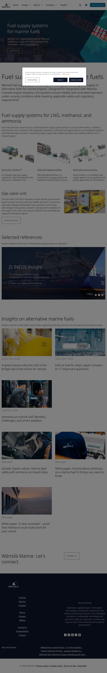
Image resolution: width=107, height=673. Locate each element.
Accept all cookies (76, 80)
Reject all (60, 80)
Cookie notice (65, 74)
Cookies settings (32, 80)
